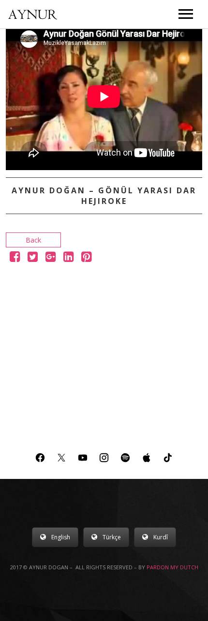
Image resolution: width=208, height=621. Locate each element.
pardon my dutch (172, 567)
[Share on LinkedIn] (68, 258)
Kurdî (160, 537)
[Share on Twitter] (33, 258)
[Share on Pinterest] (86, 258)
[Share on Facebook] (15, 258)
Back (33, 240)
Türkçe (112, 537)
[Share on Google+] (50, 258)
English (60, 537)
